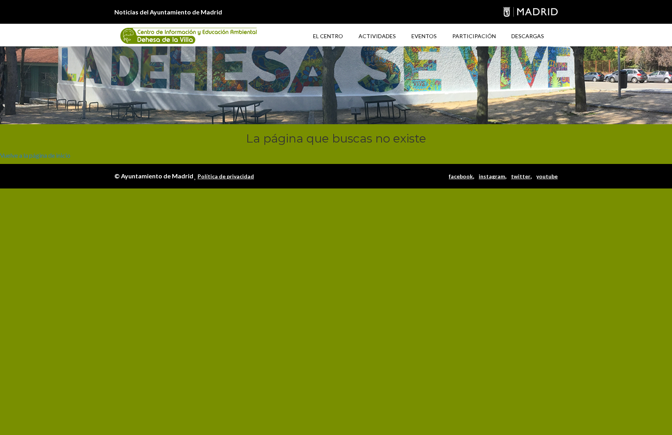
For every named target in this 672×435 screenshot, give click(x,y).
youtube (547, 176)
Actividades (377, 36)
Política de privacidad (226, 176)
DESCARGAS (527, 36)
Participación (474, 36)
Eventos (424, 36)
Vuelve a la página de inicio (35, 155)
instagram (492, 176)
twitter (520, 176)
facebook (461, 176)
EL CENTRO (328, 36)
